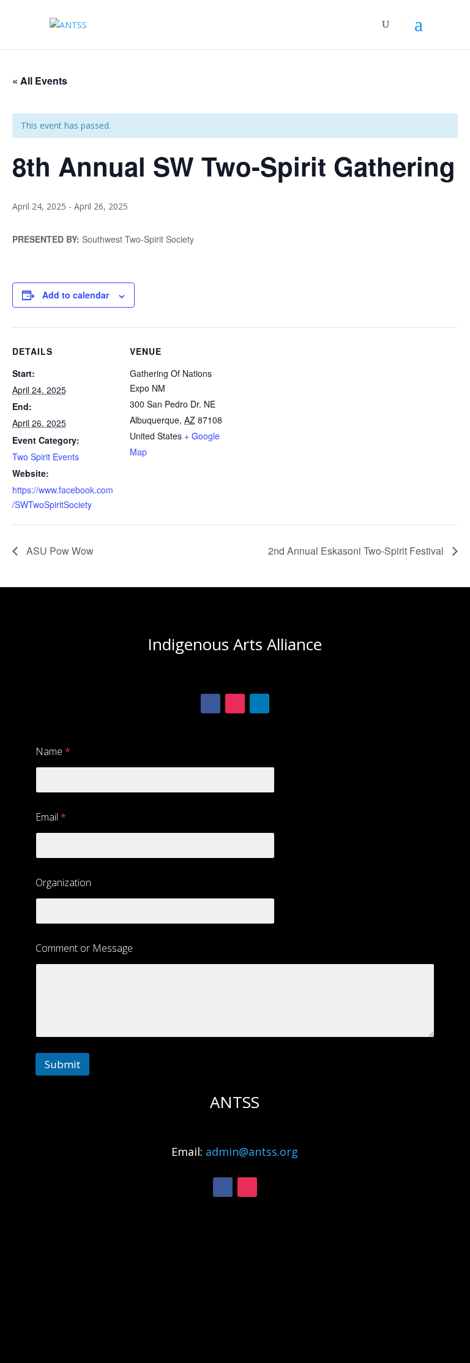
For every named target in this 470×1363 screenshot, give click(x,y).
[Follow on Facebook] (210, 703)
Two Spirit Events (45, 456)
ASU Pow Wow (59, 551)
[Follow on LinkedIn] (259, 703)
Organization (63, 883)
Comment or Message (84, 948)
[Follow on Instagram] (235, 703)
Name (52, 751)
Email (50, 817)
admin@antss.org (252, 1151)
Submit (62, 1064)
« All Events (39, 81)
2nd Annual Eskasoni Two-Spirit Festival (357, 551)
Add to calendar (75, 295)
